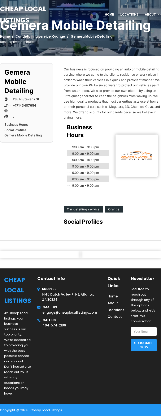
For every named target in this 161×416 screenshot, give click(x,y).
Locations (129, 14)
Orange (58, 36)
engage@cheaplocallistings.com (70, 312)
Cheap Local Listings (23, 14)
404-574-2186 (54, 325)
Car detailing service (33, 36)
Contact (115, 316)
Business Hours (16, 125)
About (113, 303)
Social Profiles (15, 130)
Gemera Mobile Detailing (23, 135)
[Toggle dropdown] (159, 14)
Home (109, 14)
